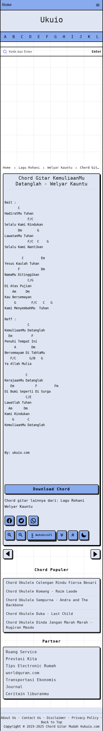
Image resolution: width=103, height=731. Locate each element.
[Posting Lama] (95, 554)
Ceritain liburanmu (27, 693)
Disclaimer (56, 718)
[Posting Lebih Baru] (7, 554)
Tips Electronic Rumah (31, 666)
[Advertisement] (51, 112)
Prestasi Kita (21, 659)
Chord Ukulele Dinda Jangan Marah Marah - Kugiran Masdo (49, 625)
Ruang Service (21, 652)
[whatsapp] (33, 520)
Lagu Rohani (72, 500)
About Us (8, 718)
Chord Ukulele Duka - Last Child (39, 614)
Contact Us (31, 718)
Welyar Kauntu (19, 506)
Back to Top (51, 722)
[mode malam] (84, 535)
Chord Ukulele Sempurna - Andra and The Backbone (47, 602)
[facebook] (9, 520)
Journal (14, 687)
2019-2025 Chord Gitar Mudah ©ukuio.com (63, 726)
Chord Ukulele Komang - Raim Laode (41, 591)
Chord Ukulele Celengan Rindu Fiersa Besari (51, 582)
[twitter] (21, 520)
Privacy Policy (85, 718)
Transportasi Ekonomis (31, 680)
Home (7, 4)
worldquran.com (22, 673)
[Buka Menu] (98, 5)
